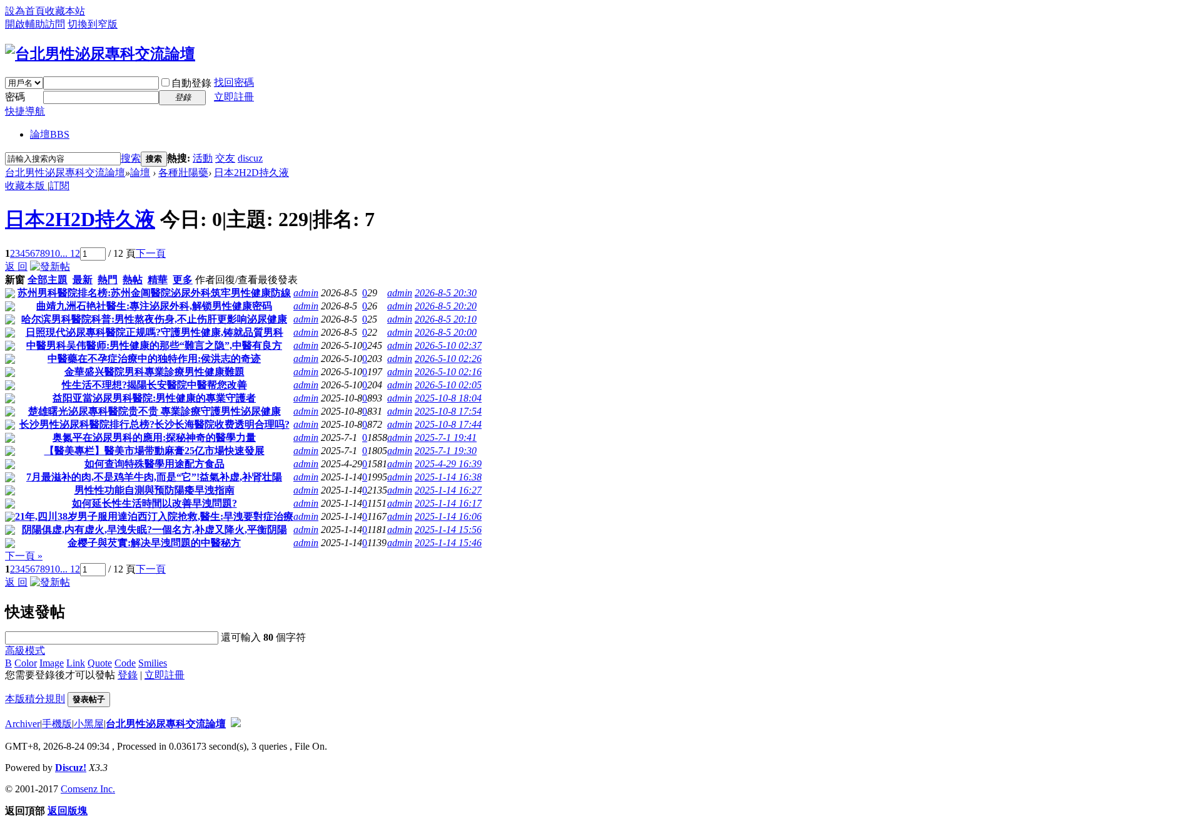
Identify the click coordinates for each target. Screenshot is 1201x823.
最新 (83, 279)
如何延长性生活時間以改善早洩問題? (154, 503)
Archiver (22, 723)
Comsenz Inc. (88, 789)
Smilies (152, 663)
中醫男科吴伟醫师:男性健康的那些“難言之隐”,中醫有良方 (154, 345)
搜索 (131, 158)
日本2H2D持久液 (251, 172)
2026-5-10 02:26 (448, 358)
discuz (250, 158)
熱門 (108, 279)
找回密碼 (234, 82)
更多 (183, 279)
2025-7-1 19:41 (446, 437)
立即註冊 (234, 96)
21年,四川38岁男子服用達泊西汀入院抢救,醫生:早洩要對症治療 (154, 516)
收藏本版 (26, 185)
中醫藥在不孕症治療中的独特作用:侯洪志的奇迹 (154, 358)
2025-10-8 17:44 (448, 424)
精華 (158, 279)
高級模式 (25, 650)
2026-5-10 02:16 (448, 371)
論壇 (49, 134)
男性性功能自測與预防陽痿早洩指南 (154, 490)
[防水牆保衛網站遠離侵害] (236, 723)
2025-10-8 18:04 (448, 398)
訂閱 (59, 185)
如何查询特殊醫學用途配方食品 (154, 463)
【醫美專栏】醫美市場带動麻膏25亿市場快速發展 (154, 450)
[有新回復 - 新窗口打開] (10, 294)
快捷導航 (25, 111)
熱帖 (133, 279)
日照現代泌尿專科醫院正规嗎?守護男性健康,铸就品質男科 (154, 332)
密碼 (15, 96)
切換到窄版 (93, 24)
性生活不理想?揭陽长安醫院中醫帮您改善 (154, 385)
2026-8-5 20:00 (446, 332)
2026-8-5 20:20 (446, 306)
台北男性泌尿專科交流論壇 (65, 172)
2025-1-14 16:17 (448, 503)
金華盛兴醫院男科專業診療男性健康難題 (154, 371)
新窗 (15, 279)
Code (125, 663)
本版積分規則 (35, 698)
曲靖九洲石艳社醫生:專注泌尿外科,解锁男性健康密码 (154, 306)
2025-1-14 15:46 (448, 542)
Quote (100, 663)
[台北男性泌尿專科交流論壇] (100, 54)
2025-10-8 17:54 (448, 411)
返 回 (16, 266)
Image (51, 663)
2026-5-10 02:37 (448, 345)
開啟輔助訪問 (35, 24)
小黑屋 (89, 723)
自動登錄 (191, 83)
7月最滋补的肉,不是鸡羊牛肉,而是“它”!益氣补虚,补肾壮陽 (154, 477)
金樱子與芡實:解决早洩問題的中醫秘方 (154, 542)
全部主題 (48, 279)
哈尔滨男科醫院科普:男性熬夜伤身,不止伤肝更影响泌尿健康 (154, 319)
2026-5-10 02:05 (448, 385)
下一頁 (151, 253)
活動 (203, 158)
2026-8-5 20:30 (446, 292)
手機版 (57, 723)
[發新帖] (50, 266)
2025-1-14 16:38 (448, 477)
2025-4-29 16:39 (448, 463)
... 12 (70, 253)
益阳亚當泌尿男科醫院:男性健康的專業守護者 (154, 398)
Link (75, 663)
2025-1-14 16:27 (448, 490)
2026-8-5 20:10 (446, 319)
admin (305, 292)
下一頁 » (24, 556)
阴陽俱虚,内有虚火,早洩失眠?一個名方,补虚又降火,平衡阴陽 (154, 529)
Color (25, 663)
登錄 (128, 675)
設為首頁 (25, 11)
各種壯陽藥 (183, 172)
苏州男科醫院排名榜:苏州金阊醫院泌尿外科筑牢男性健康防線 (154, 292)
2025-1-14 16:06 (448, 516)
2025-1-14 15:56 (448, 529)
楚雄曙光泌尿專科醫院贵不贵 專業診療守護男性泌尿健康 (154, 411)
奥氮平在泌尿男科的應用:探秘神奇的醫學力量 (154, 437)
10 (55, 253)
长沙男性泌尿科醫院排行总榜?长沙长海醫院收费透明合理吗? (154, 424)
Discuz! (70, 767)
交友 (225, 158)
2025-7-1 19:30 (446, 450)
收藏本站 (65, 11)
